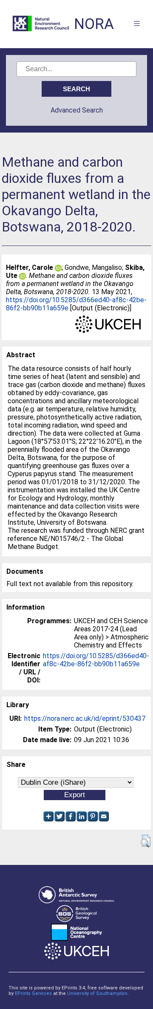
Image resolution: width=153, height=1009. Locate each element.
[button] (145, 841)
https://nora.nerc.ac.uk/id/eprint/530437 (84, 718)
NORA (94, 24)
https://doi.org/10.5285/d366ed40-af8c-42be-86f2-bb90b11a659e (96, 660)
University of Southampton (97, 993)
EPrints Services (33, 993)
